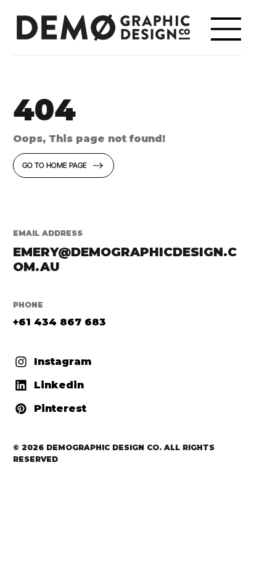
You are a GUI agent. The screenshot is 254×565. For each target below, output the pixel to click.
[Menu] (226, 29)
